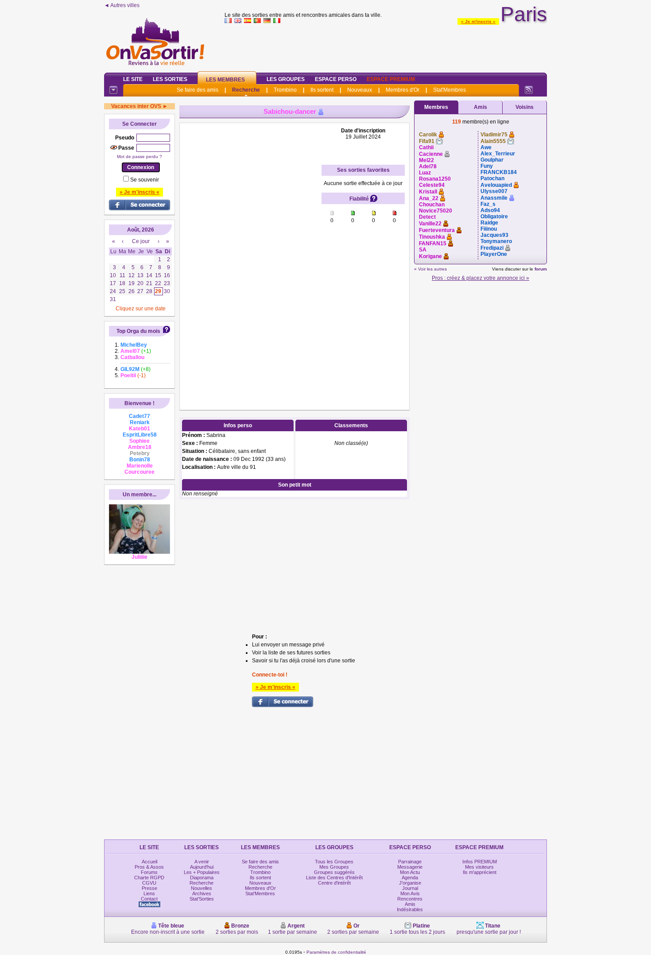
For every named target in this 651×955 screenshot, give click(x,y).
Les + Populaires (202, 872)
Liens (149, 893)
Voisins (524, 107)
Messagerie (409, 867)
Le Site (133, 79)
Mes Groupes (334, 867)
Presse (149, 888)
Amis (480, 107)
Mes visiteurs (479, 867)
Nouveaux (359, 90)
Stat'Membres (449, 90)
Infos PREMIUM (479, 861)
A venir (201, 861)
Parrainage (410, 861)
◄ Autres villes (122, 5)
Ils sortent (321, 90)
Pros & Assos (149, 867)
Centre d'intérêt (334, 882)
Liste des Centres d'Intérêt (334, 877)
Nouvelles (201, 888)
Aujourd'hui (201, 867)
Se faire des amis (197, 90)
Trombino (285, 90)
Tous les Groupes (334, 861)
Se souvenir (144, 180)
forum (541, 269)
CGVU (149, 882)
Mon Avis (410, 893)
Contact (149, 898)
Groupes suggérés (334, 872)
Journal (410, 888)
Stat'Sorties (202, 898)
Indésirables (410, 909)
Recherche (246, 90)
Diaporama (201, 877)
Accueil (149, 861)
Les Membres (225, 80)
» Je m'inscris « (478, 21)
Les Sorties (170, 79)
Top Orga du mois (138, 331)
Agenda (410, 877)
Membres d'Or (402, 90)
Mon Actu (410, 872)
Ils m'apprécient (479, 872)
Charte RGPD (149, 877)
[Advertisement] (386, 46)
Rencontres (409, 898)
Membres (436, 107)
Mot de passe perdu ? (139, 156)
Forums (149, 872)
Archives (201, 893)
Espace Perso (335, 79)
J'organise (410, 882)
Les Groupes (286, 79)
